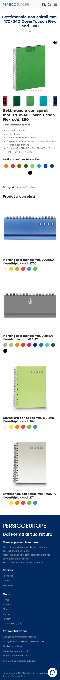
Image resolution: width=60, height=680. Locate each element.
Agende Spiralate (26, 187)
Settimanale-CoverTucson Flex (21, 159)
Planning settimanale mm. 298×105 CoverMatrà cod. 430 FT (28, 337)
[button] (52, 672)
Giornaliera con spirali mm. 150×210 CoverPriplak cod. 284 (28, 419)
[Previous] (4, 101)
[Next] (55, 101)
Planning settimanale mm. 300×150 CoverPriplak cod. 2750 (28, 261)
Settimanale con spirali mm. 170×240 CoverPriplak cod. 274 (29, 495)
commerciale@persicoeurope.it (19, 660)
